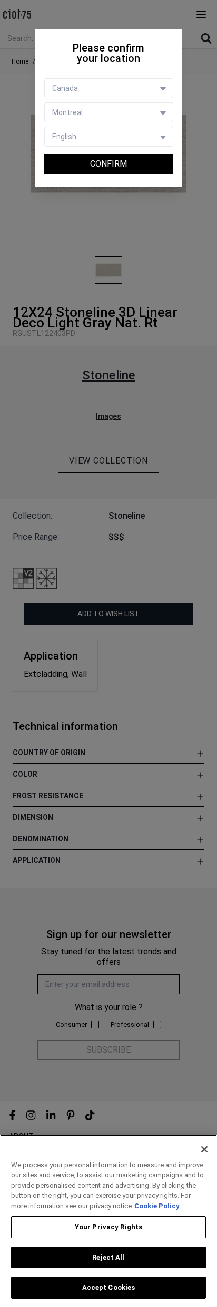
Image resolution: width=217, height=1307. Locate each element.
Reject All (108, 1257)
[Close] (204, 1149)
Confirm (108, 164)
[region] (108, 1221)
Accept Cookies (108, 1287)
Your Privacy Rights (108, 1227)
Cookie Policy (157, 1206)
